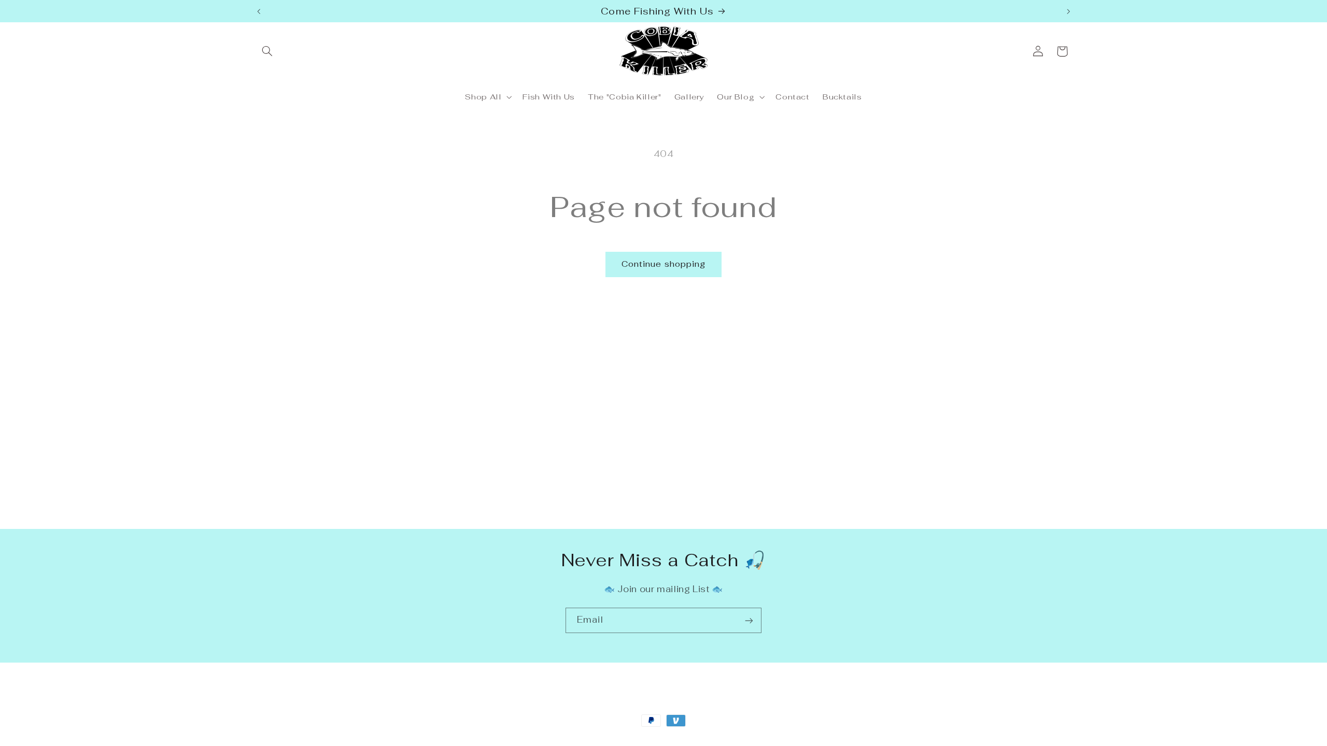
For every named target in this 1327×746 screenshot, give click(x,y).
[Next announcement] (1068, 11)
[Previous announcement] (258, 11)
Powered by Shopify (380, 740)
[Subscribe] (749, 620)
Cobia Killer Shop (314, 740)
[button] (267, 51)
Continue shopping (663, 264)
